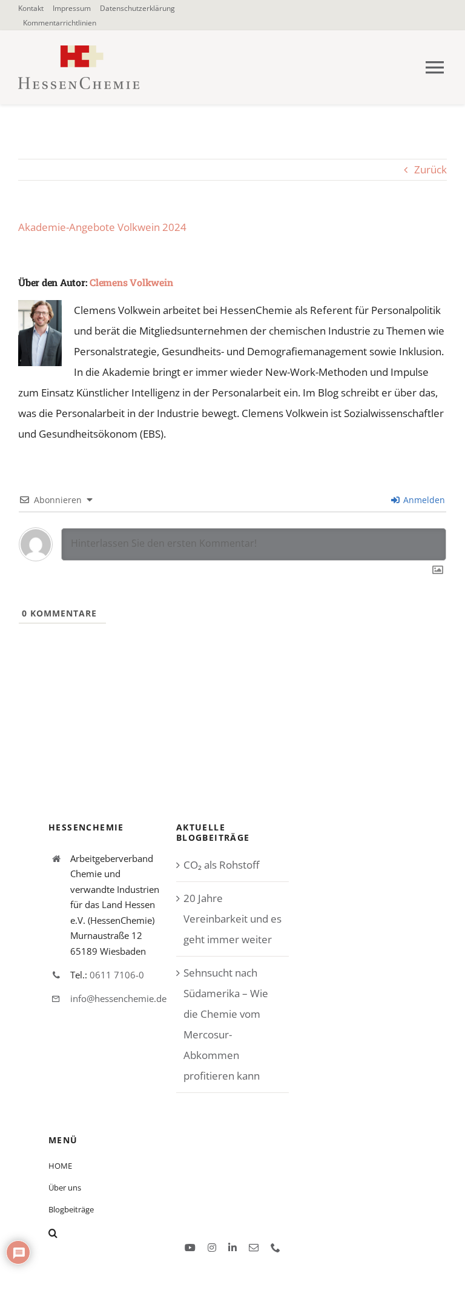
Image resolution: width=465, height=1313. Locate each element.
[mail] (254, 1247)
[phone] (275, 1247)
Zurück (430, 169)
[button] (136, 1233)
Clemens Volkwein (131, 282)
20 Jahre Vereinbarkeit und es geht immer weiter (232, 918)
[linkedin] (232, 1247)
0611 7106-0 (117, 975)
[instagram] (212, 1247)
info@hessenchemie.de (118, 998)
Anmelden (423, 500)
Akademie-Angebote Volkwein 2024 (102, 227)
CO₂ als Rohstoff (221, 865)
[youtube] (190, 1247)
